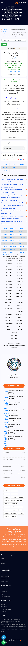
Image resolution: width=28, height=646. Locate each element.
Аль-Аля (12, 252)
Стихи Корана (4, 592)
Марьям (20, 235)
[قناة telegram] (3, 637)
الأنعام (15, 58)
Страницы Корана (5, 596)
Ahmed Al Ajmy (8, 266)
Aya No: (20, 38)
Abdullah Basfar (19, 296)
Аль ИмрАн (13, 229)
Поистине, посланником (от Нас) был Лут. (12, 203)
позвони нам (4, 566)
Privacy (2, 559)
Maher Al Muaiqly (8, 320)
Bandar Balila (19, 266)
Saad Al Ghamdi (19, 275)
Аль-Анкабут (22, 238)
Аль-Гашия (21, 252)
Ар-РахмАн (13, 246)
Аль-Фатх (4, 243)
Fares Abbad (19, 308)
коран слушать (4, 579)
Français (13, 167)
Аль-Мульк (13, 249)
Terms (2, 561)
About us (3, 564)
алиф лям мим (4, 581)
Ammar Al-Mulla (8, 296)
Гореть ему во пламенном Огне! (10, 200)
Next (19, 75)
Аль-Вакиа (21, 246)
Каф (20, 243)
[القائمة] (2, 2)
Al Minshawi (19, 320)
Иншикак (4, 252)
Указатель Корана (5, 576)
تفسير (5, 170)
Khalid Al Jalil (8, 275)
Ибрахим (21, 232)
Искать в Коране (5, 574)
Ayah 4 (15, 75)
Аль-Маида (4, 232)
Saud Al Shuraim (9, 287)
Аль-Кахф (12, 235)
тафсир (4, 31)
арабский (5, 29)
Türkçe (13, 164)
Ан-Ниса (21, 229)
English (5, 164)
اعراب (22, 170)
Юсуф (11, 232)
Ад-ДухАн (19, 507)
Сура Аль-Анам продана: (9, 255)
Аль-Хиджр (4, 235)
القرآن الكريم (18, 641)
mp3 (4, 33)
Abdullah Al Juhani (8, 308)
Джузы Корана (4, 594)
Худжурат (12, 243)
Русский (5, 167)
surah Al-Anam (17, 48)
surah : (8, 38)
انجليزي (13, 170)
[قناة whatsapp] (3, 642)
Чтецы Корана (4, 589)
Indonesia (22, 164)
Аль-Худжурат (14, 510)
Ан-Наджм (4, 246)
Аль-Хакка (21, 249)
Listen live (3, 612)
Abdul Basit (19, 287)
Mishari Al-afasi (19, 329)
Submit (4, 44)
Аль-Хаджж (4, 238)
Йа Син (12, 241)
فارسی (22, 167)
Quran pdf (3, 604)
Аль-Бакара (5, 229)
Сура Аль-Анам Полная (14, 71)
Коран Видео (4, 607)
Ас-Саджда (4, 241)
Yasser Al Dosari (14, 338)
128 (4, 160)
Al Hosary (8, 329)
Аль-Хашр (4, 249)
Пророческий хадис (6, 609)
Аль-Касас (12, 238)
